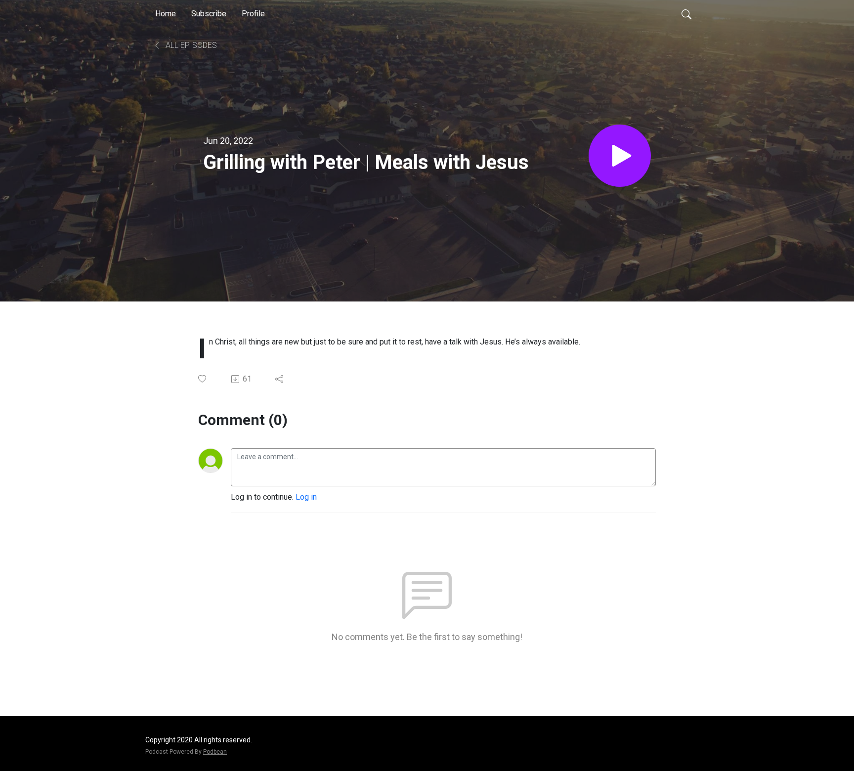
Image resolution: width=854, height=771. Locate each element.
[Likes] (203, 379)
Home (165, 13)
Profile (253, 13)
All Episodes (190, 45)
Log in (306, 497)
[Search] (686, 14)
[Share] (280, 379)
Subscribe (208, 13)
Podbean (215, 751)
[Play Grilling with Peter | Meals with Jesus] (620, 156)
